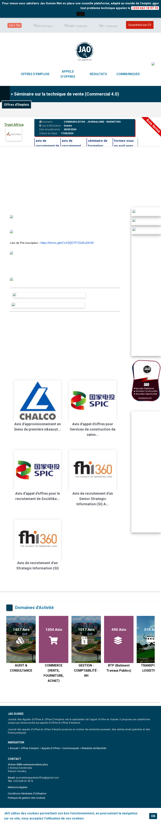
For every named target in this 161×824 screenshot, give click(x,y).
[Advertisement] (65, 343)
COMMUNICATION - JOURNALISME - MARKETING (92, 121)
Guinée (68, 125)
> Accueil (13, 748)
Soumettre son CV (139, 24)
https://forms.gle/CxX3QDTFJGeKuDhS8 (66, 242)
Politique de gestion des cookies (26, 797)
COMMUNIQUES (128, 74)
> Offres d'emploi (29, 748)
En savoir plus (96, 818)
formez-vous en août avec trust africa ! (124, 146)
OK (153, 816)
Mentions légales (17, 787)
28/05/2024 (69, 129)
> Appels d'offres (50, 748)
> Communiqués (69, 748)
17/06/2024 (67, 133)
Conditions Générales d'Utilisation (27, 793)
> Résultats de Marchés (93, 748)
